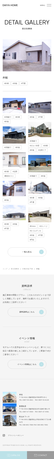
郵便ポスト (9, 176)
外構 (6, 83)
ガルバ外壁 (34, 145)
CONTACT (42, 455)
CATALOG (15, 455)
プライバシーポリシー (16, 435)
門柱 (32, 240)
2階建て (7, 117)
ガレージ (43, 226)
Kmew (33, 226)
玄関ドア (42, 150)
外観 (15, 83)
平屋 (23, 83)
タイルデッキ (35, 231)
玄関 (15, 171)
